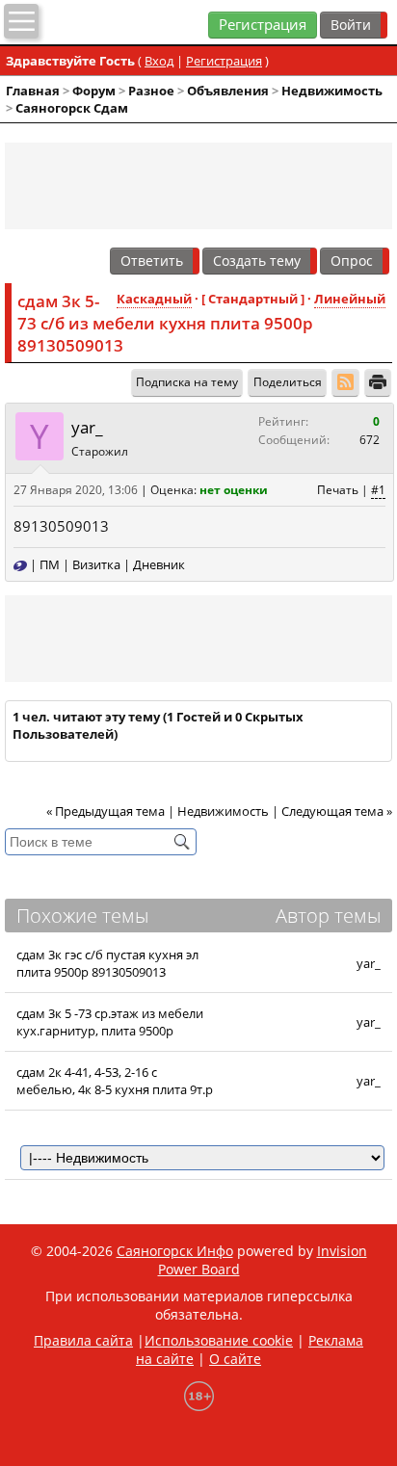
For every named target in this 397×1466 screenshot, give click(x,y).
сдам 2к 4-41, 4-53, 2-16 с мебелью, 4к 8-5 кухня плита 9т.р (114, 1080)
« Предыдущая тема (105, 811)
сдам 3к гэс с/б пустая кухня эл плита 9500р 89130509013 (107, 963)
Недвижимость (332, 90)
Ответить (151, 260)
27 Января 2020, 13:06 (75, 490)
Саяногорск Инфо (175, 1251)
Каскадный (154, 298)
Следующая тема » (336, 811)
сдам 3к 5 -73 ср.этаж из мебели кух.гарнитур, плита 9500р (109, 1022)
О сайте (235, 1358)
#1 (378, 490)
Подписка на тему (187, 382)
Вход (159, 60)
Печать (337, 490)
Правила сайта (83, 1340)
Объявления (228, 90)
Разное (151, 90)
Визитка (96, 564)
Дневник (159, 564)
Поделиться (287, 382)
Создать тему (257, 260)
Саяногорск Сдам (71, 108)
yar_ (87, 427)
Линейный (349, 298)
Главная (33, 90)
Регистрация (262, 24)
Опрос (352, 260)
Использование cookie (219, 1340)
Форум (94, 90)
